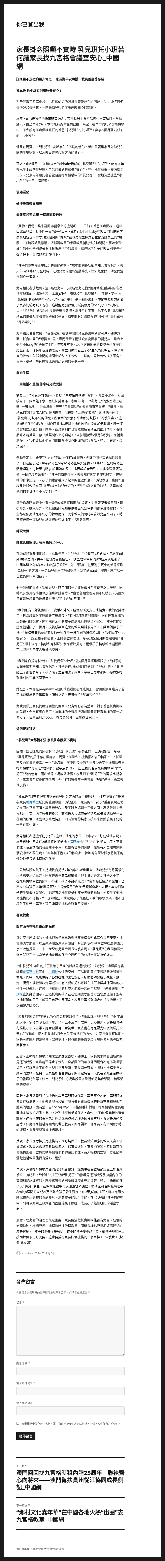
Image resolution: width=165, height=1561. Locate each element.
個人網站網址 (24, 1402)
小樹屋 (53, 972)
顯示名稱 (23, 1363)
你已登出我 (30, 24)
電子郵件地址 (26, 1383)
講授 (19, 994)
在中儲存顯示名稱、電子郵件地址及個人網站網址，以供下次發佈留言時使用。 (71, 1423)
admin (26, 1253)
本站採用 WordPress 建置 (48, 1549)
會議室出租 (31, 972)
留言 (20, 1302)
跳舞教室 (32, 802)
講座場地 (76, 842)
